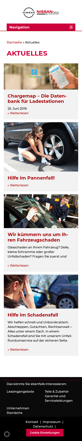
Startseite (14, 42)
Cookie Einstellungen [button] (45, 432)
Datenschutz (43, 426)
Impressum (52, 422)
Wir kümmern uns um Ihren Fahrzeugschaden (38, 237)
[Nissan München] (41, 12)
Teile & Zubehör (57, 391)
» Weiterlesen (18, 113)
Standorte (15, 413)
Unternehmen (18, 408)
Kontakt (32, 422)
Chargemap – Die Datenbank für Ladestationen (37, 98)
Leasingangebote (20, 391)
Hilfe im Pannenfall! (31, 178)
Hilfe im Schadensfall (33, 315)
